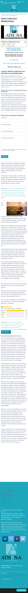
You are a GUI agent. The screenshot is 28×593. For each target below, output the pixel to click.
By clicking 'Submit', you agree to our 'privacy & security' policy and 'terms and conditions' (13, 150)
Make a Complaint (5, 501)
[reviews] (14, 49)
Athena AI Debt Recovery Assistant (10, 490)
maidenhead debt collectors (13, 329)
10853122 (14, 519)
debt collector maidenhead (16, 194)
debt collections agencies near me (14, 573)
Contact (3, 499)
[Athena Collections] (14, 8)
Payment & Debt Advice (7, 496)
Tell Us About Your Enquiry (8, 138)
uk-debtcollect (8, 577)
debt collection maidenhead (15, 195)
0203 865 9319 (13, 78)
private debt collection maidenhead (14, 192)
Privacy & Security (5, 492)
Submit (4, 156)
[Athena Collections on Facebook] (17, 539)
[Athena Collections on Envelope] (23, 539)
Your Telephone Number (7, 131)
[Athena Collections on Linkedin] (5, 539)
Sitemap (3, 505)
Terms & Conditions (6, 494)
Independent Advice (6, 497)
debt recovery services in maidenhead (15, 188)
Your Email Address (6, 124)
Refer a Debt (4, 503)
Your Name (4, 117)
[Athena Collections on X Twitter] (11, 539)
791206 (25, 528)
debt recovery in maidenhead (13, 323)
